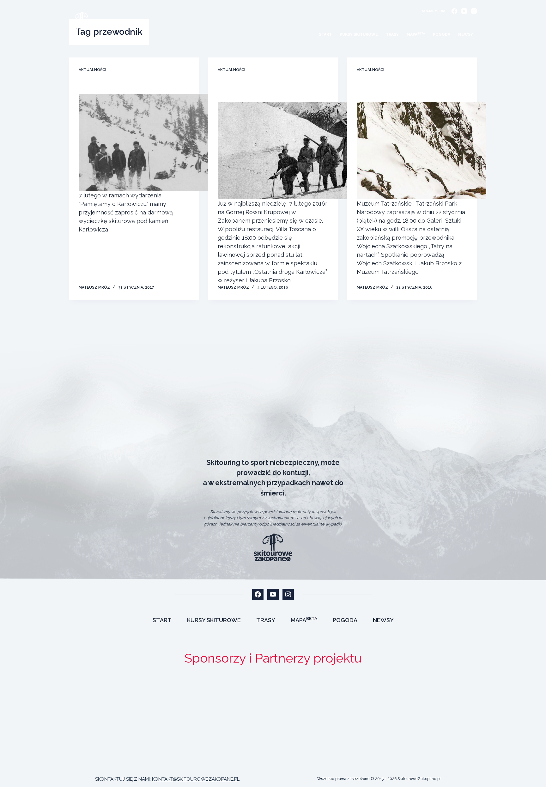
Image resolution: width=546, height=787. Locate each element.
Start (325, 34)
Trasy (392, 34)
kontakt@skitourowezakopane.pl (196, 779)
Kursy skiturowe (359, 34)
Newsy (465, 34)
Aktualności (92, 70)
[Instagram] (474, 11)
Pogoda (441, 34)
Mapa (416, 34)
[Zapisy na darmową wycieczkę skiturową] (143, 142)
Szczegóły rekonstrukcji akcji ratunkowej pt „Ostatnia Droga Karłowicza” (264, 90)
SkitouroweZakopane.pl (418, 779)
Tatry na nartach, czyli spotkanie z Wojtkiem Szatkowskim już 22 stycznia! (409, 90)
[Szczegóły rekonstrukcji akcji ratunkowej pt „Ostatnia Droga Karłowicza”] (282, 150)
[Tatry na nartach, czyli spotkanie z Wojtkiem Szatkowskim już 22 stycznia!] (421, 150)
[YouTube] (464, 11)
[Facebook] (454, 11)
